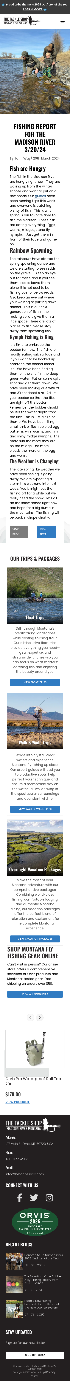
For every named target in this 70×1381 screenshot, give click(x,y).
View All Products (35, 994)
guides (40, 196)
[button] (30, 1017)
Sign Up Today (35, 1355)
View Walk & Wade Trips (35, 809)
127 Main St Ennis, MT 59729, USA (29, 1143)
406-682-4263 (17, 1159)
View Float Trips (35, 682)
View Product (17, 1102)
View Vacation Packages (35, 939)
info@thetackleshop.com (25, 1174)
